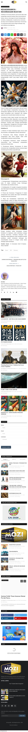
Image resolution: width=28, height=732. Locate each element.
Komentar (4, 422)
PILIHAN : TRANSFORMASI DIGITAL (12, 596)
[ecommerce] (14, 633)
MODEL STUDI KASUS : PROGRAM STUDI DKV (18, 464)
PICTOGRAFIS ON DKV (6, 342)
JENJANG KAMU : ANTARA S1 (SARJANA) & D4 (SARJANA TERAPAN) (17, 486)
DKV (11, 250)
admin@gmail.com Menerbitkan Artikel (8, 368)
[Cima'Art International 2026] (14, 512)
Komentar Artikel (6, 447)
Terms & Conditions (13, 725)
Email (2, 431)
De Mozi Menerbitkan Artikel (6, 320)
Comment (3, 436)
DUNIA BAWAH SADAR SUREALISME (17, 470)
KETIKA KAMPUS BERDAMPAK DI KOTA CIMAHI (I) (17, 696)
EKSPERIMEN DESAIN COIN (15, 493)
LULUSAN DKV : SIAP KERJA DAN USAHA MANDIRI (13, 319)
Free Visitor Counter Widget (14, 653)
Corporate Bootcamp (5, 6)
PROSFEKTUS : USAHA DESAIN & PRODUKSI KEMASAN (12, 413)
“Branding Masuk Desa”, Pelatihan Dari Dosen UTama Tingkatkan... (12, 365)
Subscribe (22, 715)
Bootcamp (16, 250)
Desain (6, 250)
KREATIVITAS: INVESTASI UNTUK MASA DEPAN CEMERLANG (17, 690)
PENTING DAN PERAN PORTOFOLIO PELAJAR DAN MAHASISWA (17, 478)
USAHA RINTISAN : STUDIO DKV (14, 265)
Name (2, 425)
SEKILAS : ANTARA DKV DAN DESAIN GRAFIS (17, 567)
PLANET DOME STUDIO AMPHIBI (9, 389)
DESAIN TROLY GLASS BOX (15, 544)
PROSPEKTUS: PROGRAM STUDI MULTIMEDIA (16, 559)
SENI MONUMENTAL (13, 551)
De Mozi (5, 27)
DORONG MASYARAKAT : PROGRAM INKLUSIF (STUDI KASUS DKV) (14, 260)
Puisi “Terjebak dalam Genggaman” (16, 683)
